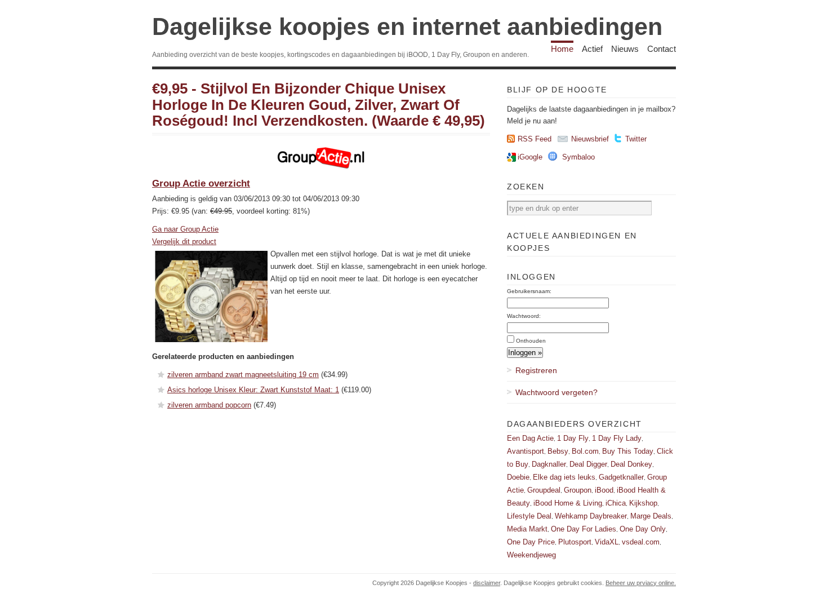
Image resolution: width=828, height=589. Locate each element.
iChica (616, 503)
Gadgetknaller (621, 477)
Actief (592, 49)
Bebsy (557, 451)
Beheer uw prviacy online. (641, 582)
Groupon (577, 490)
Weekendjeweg (531, 555)
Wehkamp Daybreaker (591, 516)
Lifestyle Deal (529, 516)
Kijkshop (643, 503)
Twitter (636, 139)
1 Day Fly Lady (617, 438)
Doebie (518, 477)
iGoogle (530, 157)
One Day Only (643, 529)
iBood (604, 490)
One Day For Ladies (583, 529)
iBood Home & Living (567, 503)
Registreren (536, 370)
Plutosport (574, 542)
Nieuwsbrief (590, 139)
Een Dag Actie (530, 438)
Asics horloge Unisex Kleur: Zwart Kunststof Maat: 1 (253, 390)
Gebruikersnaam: (529, 291)
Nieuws (625, 49)
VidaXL (606, 542)
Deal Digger (588, 464)
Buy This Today (627, 451)
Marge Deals (650, 516)
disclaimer (486, 582)
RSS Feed (534, 139)
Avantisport (525, 451)
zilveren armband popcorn (209, 405)
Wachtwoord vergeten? (556, 392)
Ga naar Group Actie (185, 229)
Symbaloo (578, 157)
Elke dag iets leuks (564, 477)
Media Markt (527, 529)
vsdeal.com (641, 542)
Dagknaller (549, 464)
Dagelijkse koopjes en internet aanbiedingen (407, 26)
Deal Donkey (631, 464)
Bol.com (585, 451)
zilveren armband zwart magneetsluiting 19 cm (243, 374)
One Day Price (531, 542)
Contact (661, 49)
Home (562, 49)
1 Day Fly (573, 438)
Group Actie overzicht (201, 183)
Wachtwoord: (524, 316)
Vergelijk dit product (184, 241)
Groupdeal (543, 490)
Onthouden (531, 341)
